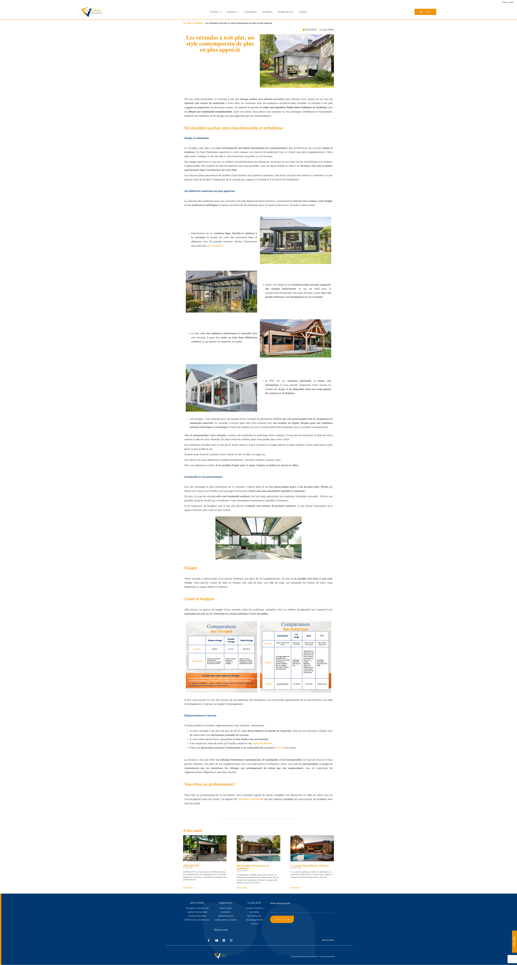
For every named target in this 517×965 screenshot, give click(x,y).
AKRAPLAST (191, 865)
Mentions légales (328, 940)
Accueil (187, 23)
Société (214, 11)
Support (303, 11)
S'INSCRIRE (514, 942)
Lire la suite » (188, 888)
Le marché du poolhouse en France (309, 865)
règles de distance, (263, 743)
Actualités (267, 11)
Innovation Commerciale (251, 799)
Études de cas (285, 11)
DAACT (279, 747)
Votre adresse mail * (280, 903)
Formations (250, 11)
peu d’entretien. (215, 245)
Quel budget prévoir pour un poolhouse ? (253, 867)
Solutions (231, 11)
